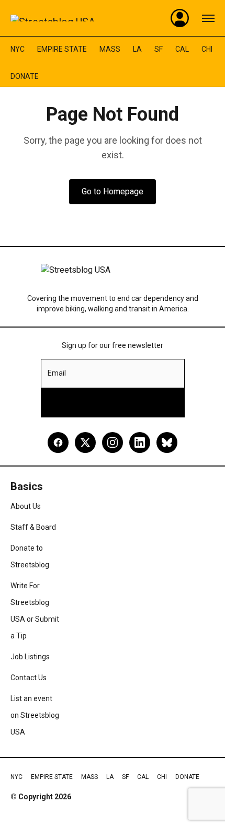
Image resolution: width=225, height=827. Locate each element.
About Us (25, 506)
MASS (109, 49)
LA (137, 49)
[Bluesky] (166, 442)
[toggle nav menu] (208, 18)
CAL (182, 49)
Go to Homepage (112, 191)
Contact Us (28, 677)
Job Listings (30, 657)
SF (158, 49)
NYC (17, 49)
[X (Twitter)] (85, 442)
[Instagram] (112, 442)
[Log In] (180, 18)
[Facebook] (58, 442)
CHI (206, 49)
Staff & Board (33, 527)
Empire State (62, 49)
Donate (24, 76)
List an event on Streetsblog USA (34, 715)
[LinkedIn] (139, 442)
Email (57, 373)
